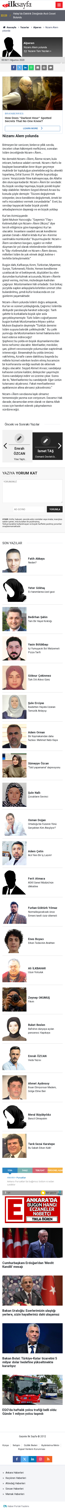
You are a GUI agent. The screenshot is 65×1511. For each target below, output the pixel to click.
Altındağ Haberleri (15, 1483)
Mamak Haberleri (15, 1494)
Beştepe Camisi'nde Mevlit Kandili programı (37, 15)
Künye (6, 1445)
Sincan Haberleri (15, 1488)
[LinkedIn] (25, 67)
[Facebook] (13, 67)
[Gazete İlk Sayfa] (17, 4)
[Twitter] (19, 67)
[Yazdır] (44, 67)
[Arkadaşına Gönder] (37, 67)
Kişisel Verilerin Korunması (31, 1449)
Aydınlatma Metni (50, 1445)
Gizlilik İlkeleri (30, 1445)
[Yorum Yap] (50, 67)
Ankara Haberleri (15, 1472)
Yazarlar (24, 27)
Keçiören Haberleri (16, 1478)
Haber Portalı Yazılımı (18, 1506)
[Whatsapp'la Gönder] (31, 67)
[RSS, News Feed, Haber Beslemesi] (48, 1459)
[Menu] (59, 5)
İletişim (16, 1445)
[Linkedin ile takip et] (32, 1459)
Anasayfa (11, 27)
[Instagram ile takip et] (40, 1459)
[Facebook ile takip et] (17, 1459)
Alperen (37, 27)
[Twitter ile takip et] (25, 1459)
